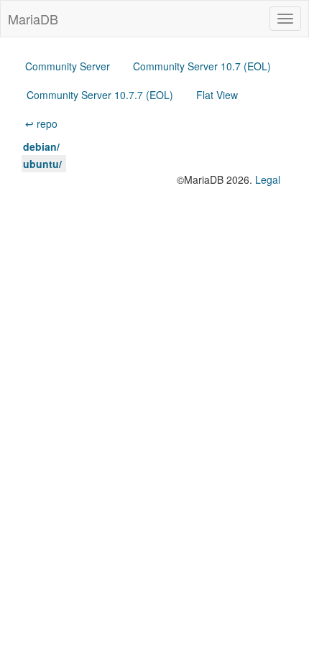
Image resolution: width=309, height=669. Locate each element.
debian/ (41, 146)
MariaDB (33, 18)
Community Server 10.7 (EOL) (202, 66)
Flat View (217, 95)
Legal (267, 179)
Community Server (67, 66)
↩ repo (41, 123)
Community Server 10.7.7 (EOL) (100, 95)
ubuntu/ (42, 163)
